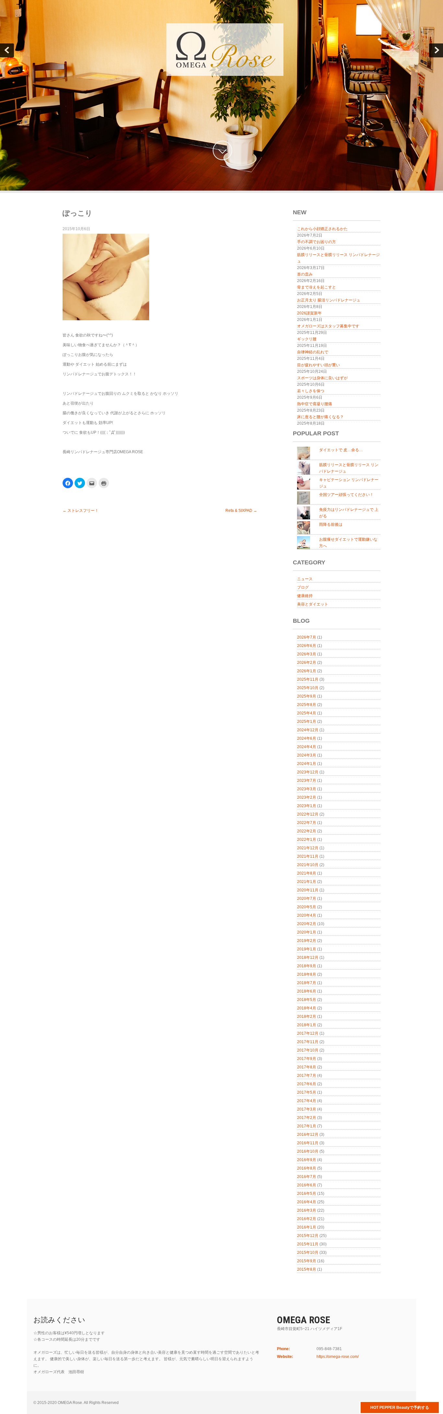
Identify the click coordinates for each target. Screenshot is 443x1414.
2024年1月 (306, 763)
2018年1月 (306, 1025)
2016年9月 (306, 1160)
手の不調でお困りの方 (316, 242)
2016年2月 (306, 1219)
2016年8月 (306, 1168)
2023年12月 (307, 772)
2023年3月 (306, 789)
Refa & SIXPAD (241, 510)
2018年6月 (306, 991)
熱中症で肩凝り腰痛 (314, 404)
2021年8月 (306, 873)
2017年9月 (306, 1058)
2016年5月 (306, 1193)
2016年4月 (306, 1202)
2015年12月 (307, 1235)
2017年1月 (306, 1126)
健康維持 (305, 596)
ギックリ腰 (307, 339)
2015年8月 (306, 1269)
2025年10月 (307, 688)
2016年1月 (306, 1227)
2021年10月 (307, 865)
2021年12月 (307, 848)
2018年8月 (306, 974)
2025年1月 (306, 721)
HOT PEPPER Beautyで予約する (399, 1407)
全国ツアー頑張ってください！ (346, 494)
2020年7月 (306, 898)
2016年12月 (307, 1134)
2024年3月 (306, 755)
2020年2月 (306, 924)
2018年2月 (306, 1016)
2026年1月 (306, 671)
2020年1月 (306, 932)
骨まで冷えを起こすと (316, 287)
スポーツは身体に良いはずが (322, 378)
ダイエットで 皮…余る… (341, 450)
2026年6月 (306, 645)
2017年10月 (307, 1050)
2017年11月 (307, 1042)
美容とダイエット (312, 604)
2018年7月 (306, 983)
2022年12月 (307, 814)
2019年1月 (306, 949)
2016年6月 (306, 1185)
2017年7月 (306, 1075)
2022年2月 (306, 831)
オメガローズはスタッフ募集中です (328, 326)
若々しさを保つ (310, 391)
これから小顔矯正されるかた (322, 229)
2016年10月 (307, 1151)
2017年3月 (306, 1109)
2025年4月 (306, 713)
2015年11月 (307, 1244)
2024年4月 (306, 747)
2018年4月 (306, 1008)
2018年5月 (306, 999)
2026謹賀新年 (309, 313)
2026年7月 (306, 637)
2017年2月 (306, 1117)
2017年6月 (306, 1084)
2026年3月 (306, 654)
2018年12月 (307, 957)
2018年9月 (306, 966)
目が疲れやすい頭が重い (318, 365)
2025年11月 (307, 679)
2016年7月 (306, 1176)
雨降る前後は (330, 524)
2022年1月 (306, 839)
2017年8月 (306, 1067)
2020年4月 (306, 915)
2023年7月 (306, 780)
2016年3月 (306, 1210)
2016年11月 (307, 1143)
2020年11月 (307, 890)
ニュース (305, 579)
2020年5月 (306, 907)
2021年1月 (306, 881)
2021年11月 (307, 856)
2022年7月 (306, 822)
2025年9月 (306, 696)
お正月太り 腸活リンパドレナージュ (328, 300)
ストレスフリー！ (81, 510)
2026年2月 (306, 662)
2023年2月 (306, 797)
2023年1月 (306, 806)
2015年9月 (306, 1261)
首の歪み (305, 274)
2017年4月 (306, 1101)
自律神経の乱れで (312, 352)
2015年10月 (307, 1252)
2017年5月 (306, 1092)
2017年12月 (307, 1033)
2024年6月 (306, 738)
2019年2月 (306, 940)
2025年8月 (306, 704)
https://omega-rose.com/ (338, 1356)
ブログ (303, 587)
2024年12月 (307, 730)
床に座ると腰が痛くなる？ (320, 417)
